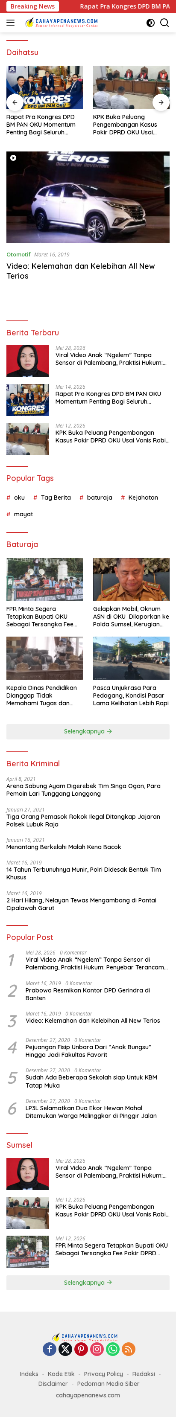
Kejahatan (143, 497)
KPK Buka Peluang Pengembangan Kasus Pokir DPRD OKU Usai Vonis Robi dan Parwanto (129, 125)
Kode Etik (61, 1374)
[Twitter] (65, 1349)
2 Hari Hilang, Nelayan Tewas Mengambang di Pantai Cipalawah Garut (81, 904)
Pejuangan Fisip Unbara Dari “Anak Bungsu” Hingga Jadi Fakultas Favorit (88, 1051)
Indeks (29, 1374)
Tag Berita (56, 497)
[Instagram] (97, 1349)
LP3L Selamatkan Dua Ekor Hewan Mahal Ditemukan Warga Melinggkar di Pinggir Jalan (91, 1112)
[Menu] (12, 22)
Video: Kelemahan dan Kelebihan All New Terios (93, 1020)
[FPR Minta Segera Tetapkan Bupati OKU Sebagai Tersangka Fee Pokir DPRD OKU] (44, 579)
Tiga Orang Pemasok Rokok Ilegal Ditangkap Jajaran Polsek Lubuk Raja (83, 820)
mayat (23, 514)
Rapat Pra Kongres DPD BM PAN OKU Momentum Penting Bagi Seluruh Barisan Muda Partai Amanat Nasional (41, 125)
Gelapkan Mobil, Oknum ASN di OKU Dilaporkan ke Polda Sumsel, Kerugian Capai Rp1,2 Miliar (131, 616)
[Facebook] (49, 1349)
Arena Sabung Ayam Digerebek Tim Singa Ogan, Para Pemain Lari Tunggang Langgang (83, 789)
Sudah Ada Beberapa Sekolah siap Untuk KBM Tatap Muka (91, 1081)
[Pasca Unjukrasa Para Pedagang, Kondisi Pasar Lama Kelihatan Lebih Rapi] (131, 658)
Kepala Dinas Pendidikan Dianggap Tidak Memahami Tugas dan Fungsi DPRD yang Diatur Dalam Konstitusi (41, 695)
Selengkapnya (85, 731)
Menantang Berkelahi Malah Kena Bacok (63, 847)
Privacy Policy (103, 1374)
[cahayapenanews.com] (64, 22)
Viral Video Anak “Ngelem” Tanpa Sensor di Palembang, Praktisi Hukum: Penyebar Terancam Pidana (109, 359)
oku (19, 497)
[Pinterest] (81, 1349)
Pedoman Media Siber (108, 1384)
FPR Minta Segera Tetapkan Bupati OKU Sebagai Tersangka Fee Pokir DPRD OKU (39, 616)
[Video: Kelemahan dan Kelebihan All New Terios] (88, 197)
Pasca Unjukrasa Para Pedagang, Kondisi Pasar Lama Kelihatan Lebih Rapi (131, 695)
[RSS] (128, 1349)
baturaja (99, 497)
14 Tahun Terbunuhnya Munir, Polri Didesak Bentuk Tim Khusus (83, 873)
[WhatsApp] (113, 1349)
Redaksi (143, 1374)
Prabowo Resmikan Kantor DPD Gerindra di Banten (88, 994)
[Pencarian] (165, 23)
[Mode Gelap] (150, 23)
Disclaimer (53, 1384)
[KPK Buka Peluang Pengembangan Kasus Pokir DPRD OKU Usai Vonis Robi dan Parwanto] (131, 87)
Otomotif (18, 254)
